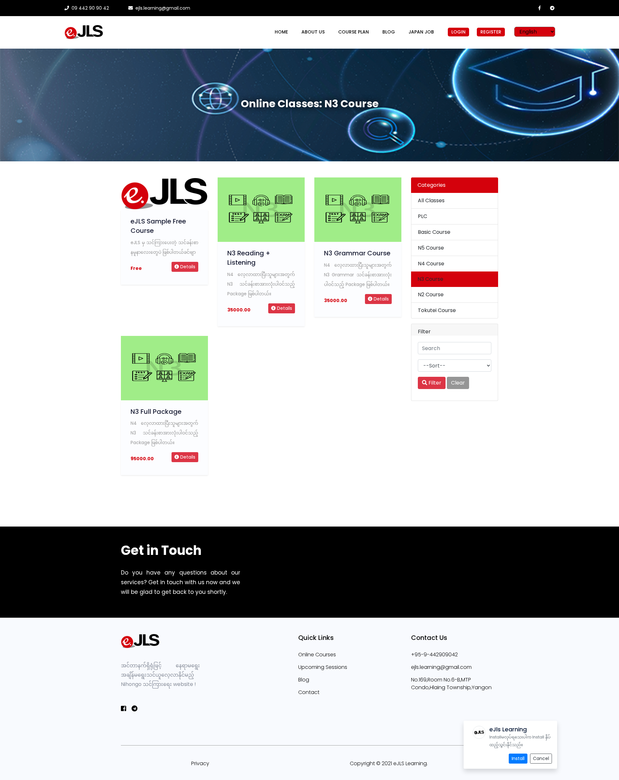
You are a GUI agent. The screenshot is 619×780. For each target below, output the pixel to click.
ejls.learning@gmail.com (441, 667)
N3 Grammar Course (357, 253)
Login (458, 32)
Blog (388, 32)
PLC (422, 216)
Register (490, 32)
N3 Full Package (156, 411)
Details (187, 266)
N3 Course (430, 279)
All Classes (431, 200)
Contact (308, 692)
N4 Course (431, 263)
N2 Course (431, 294)
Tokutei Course (437, 310)
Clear (458, 382)
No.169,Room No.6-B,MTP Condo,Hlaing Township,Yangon (451, 683)
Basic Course (434, 232)
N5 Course (431, 248)
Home (281, 32)
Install (518, 758)
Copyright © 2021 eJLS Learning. (389, 763)
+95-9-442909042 (434, 654)
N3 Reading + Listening (248, 258)
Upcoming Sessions (322, 667)
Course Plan (353, 32)
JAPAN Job (421, 32)
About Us (313, 32)
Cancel (541, 758)
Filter (434, 382)
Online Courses (317, 654)
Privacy (200, 763)
